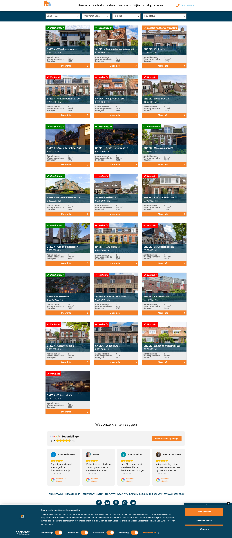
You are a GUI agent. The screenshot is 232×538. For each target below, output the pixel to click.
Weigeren (204, 529)
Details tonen (149, 533)
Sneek (99, 494)
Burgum (143, 494)
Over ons (123, 5)
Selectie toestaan (204, 520)
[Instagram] (116, 503)
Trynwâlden (171, 494)
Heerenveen (110, 494)
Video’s (111, 5)
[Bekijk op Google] (53, 454)
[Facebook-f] (99, 503)
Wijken (137, 5)
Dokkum (133, 494)
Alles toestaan (204, 511)
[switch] (84, 532)
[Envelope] (133, 503)
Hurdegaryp (156, 494)
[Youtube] (107, 503)
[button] (229, 504)
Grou (181, 494)
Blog (149, 5)
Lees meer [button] (56, 473)
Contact (158, 5)
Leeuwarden (88, 494)
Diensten (82, 5)
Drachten (122, 494)
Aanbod (97, 5)
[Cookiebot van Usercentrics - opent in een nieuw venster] (23, 533)
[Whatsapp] (125, 503)
